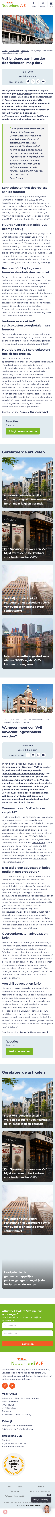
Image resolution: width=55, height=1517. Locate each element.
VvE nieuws (14, 51)
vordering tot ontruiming (15, 846)
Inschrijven (27, 1344)
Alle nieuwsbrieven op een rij (16, 1414)
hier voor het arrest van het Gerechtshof (26, 174)
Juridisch (25, 51)
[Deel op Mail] (43, 81)
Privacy (41, 1486)
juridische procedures (17, 764)
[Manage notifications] (5, 1512)
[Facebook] (5, 1386)
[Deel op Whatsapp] (38, 81)
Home (4, 51)
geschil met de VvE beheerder (21, 852)
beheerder (23, 895)
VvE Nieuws (8, 1405)
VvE (40, 116)
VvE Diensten (9, 1408)
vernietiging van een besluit (16, 830)
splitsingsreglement (31, 849)
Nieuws (24, 720)
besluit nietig (38, 842)
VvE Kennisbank (10, 1401)
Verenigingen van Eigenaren (20, 116)
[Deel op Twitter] (33, 81)
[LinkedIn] (12, 1386)
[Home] (13, 4)
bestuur (38, 793)
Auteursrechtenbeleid (13, 1446)
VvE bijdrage (24, 93)
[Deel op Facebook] (28, 81)
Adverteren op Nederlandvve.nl (17, 1429)
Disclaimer (14, 1491)
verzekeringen (9, 377)
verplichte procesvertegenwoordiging (23, 773)
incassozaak (41, 833)
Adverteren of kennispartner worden (20, 1398)
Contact (6, 1440)
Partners (6, 1411)
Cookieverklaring (14, 1486)
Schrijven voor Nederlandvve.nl (17, 1425)
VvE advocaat (40, 858)
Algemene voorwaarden (14, 1443)
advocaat (38, 820)
